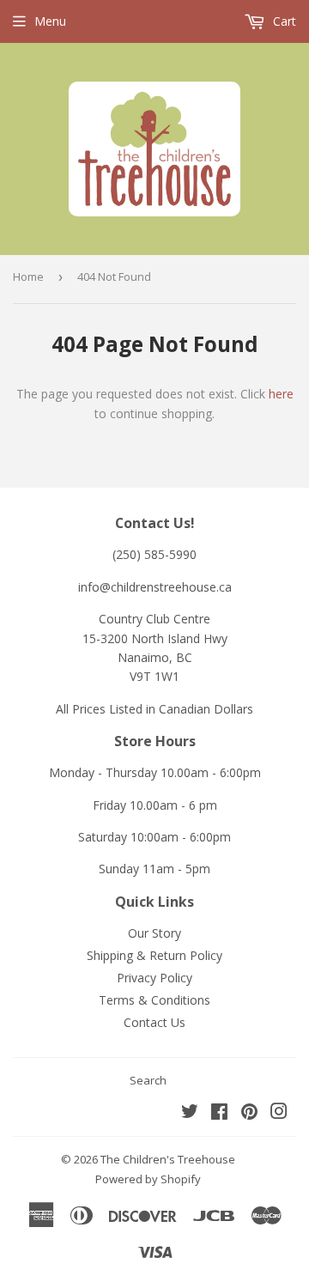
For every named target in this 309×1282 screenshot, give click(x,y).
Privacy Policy (154, 977)
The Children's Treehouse (167, 1159)
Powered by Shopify (148, 1179)
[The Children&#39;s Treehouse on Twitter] (189, 1113)
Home (28, 276)
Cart (283, 21)
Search (148, 1080)
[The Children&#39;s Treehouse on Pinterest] (249, 1113)
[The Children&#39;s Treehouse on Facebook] (219, 1113)
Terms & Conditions (154, 1000)
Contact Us (154, 1022)
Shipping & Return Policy (154, 955)
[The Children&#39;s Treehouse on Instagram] (279, 1113)
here (281, 394)
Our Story (154, 933)
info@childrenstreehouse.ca (155, 587)
